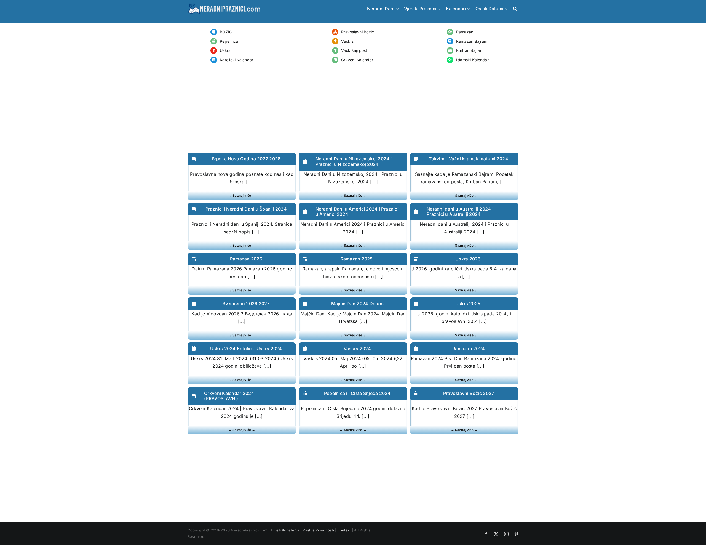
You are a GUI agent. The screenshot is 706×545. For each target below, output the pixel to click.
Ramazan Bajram (471, 41)
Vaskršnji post (354, 50)
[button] (514, 9)
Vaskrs (347, 41)
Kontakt (344, 530)
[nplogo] (224, 5)
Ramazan (465, 32)
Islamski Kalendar (472, 59)
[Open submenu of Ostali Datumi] (507, 9)
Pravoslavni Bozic (357, 32)
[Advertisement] (353, 108)
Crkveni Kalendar (357, 59)
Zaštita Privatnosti (318, 530)
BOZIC (226, 32)
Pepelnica (229, 41)
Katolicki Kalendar (236, 59)
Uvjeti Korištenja (285, 530)
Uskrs (225, 50)
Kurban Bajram (469, 50)
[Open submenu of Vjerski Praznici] (440, 9)
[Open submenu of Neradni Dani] (398, 9)
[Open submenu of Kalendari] (470, 9)
